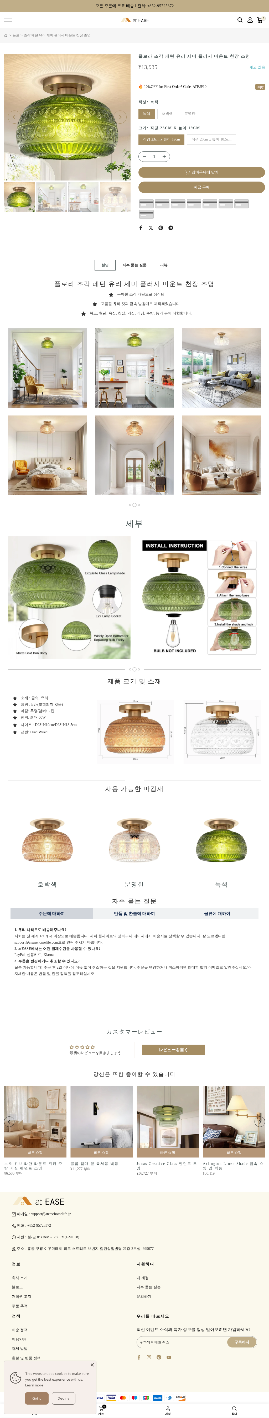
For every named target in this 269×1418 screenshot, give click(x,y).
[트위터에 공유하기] (150, 228)
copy (260, 87)
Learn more (34, 1385)
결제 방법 (20, 1349)
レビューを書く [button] (173, 1050)
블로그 (17, 1287)
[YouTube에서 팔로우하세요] (169, 1357)
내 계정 (143, 1278)
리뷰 (164, 265)
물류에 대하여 (217, 913)
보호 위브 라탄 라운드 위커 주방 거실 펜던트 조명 (33, 1166)
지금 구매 (202, 187)
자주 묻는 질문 (134, 265)
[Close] (92, 1364)
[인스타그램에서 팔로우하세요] (149, 1357)
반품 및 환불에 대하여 (134, 913)
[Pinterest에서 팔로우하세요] (159, 1357)
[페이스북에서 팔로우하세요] (139, 1357)
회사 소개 (20, 1278)
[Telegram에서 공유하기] (170, 228)
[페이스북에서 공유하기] (140, 228)
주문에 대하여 (52, 913)
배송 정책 (20, 1330)
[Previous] (14, 117)
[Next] (120, 117)
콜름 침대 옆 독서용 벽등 (94, 1164)
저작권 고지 (21, 1297)
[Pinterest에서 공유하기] (160, 228)
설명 (105, 265)
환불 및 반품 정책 (26, 1358)
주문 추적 (20, 1306)
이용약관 (19, 1339)
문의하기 (144, 1297)
